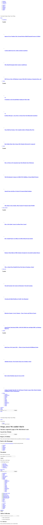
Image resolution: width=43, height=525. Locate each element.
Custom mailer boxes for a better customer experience (16, 50)
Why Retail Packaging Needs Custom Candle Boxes (16, 64)
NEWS (4, 81)
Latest (4, 498)
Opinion (6, 401)
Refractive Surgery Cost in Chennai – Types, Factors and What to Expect (20, 313)
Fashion (6, 396)
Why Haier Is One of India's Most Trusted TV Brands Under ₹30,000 (20, 205)
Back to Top (2, 469)
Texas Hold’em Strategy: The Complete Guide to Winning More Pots (19, 129)
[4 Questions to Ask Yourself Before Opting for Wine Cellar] (24, 90)
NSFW (6, 400)
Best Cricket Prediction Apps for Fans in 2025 (14, 375)
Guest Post (4, 2)
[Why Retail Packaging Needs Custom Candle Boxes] (24, 57)
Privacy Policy (5, 464)
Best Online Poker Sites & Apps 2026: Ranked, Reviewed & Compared (20, 144)
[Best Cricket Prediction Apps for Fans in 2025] (24, 368)
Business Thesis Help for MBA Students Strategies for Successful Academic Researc (22, 252)
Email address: (2, 456)
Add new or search (3, 515)
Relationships (7, 402)
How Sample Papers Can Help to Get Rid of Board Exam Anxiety (19, 238)
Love (7, 496)
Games (6, 399)
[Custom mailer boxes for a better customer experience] (24, 43)
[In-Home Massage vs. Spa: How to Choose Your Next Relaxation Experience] (24, 106)
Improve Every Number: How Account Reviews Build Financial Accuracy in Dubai (22, 36)
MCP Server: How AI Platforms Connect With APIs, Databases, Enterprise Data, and (23, 79)
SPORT (4, 330)
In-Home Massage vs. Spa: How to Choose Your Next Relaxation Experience (21, 115)
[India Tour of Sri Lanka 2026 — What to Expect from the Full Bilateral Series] (24, 340)
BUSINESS (5, 19)
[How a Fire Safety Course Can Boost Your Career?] (24, 217)
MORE (4, 393)
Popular (4, 499)
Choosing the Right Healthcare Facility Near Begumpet (16, 299)
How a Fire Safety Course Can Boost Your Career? (16, 224)
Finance (6, 482)
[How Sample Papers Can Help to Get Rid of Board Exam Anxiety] (24, 231)
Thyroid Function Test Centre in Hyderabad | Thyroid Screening (18, 285)
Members (4, 1)
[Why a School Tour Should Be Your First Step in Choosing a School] (24, 259)
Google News (5, 467)
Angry (8, 493)
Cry (6, 494)
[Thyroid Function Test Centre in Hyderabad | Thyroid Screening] (24, 278)
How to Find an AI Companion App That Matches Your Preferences (19, 162)
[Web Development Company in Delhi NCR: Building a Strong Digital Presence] (24, 169)
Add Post (2, 407)
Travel (6, 404)
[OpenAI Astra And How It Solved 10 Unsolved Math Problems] (24, 184)
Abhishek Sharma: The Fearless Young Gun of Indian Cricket (18, 361)
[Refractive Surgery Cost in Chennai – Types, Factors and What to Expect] (24, 306)
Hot (5, 97)
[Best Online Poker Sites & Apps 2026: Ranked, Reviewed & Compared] (24, 137)
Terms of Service (5, 465)
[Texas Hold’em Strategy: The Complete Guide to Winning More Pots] (24, 122)
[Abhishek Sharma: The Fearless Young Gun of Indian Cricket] (24, 354)
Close (1, 470)
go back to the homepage (9, 443)
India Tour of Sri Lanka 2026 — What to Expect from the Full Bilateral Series (21, 347)
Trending (4, 501)
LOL (7, 495)
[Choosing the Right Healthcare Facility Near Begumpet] (24, 292)
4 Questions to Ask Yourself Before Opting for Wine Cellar (17, 99)
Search (16, 410)
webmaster (28, 438)
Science (6, 403)
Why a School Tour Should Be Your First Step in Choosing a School (19, 267)
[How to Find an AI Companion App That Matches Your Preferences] (24, 155)
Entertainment (7, 395)
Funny (6, 398)
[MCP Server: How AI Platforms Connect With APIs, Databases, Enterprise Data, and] (24, 71)
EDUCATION (5, 207)
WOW (6, 405)
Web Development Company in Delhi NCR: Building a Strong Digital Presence (21, 177)
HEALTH (4, 269)
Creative (6, 394)
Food (5, 483)
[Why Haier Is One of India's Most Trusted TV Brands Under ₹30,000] (24, 198)
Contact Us (4, 3)
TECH (4, 146)
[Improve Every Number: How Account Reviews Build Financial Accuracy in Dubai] (24, 29)
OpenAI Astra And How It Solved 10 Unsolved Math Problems (18, 191)
